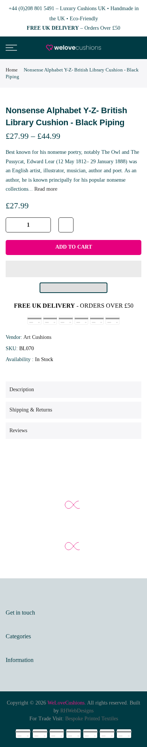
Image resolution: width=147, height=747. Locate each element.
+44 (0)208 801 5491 (31, 8)
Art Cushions (37, 337)
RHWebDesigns (76, 711)
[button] (73, 269)
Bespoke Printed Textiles (91, 718)
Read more (45, 189)
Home (12, 70)
